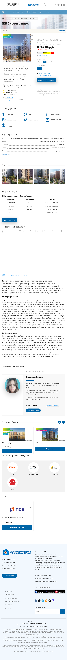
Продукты (24, 231)
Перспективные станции (10, 231)
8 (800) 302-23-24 (11, 4)
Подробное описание (17, 527)
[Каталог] (3, 18)
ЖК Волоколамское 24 (41, 443)
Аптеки (58, 231)
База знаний (8, 605)
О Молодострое (9, 595)
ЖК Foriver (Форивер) (8, 443)
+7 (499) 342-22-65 (10, 562)
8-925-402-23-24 (32, 406)
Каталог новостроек (11, 598)
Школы (31, 231)
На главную (8, 591)
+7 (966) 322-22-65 (10, 565)
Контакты (8, 608)
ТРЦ (52, 231)
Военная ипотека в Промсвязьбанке (12, 517)
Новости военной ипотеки (13, 601)
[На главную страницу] (33, 4)
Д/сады (38, 231)
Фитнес (45, 231)
